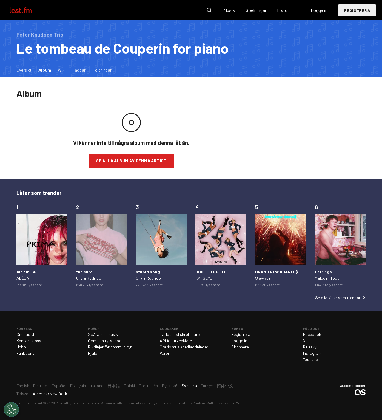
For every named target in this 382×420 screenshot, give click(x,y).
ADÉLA (22, 277)
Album (46, 69)
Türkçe (207, 385)
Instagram (312, 353)
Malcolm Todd (327, 277)
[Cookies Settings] (11, 409)
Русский (170, 385)
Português (148, 385)
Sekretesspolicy (141, 403)
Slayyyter (263, 277)
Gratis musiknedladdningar (184, 346)
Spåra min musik (103, 334)
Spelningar (256, 10)
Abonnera (240, 346)
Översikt (24, 69)
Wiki (61, 69)
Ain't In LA (26, 271)
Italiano (97, 385)
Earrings (323, 271)
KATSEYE (203, 277)
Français (78, 385)
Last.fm (27, 10)
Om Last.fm (27, 334)
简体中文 (225, 385)
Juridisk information (174, 403)
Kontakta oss (28, 340)
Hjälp (92, 353)
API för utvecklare (176, 340)
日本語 (113, 385)
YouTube (310, 359)
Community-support (106, 340)
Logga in (319, 10)
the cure (84, 271)
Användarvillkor (113, 403)
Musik (229, 10)
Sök (209, 10)
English (22, 385)
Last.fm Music (234, 403)
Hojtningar (102, 69)
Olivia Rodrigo (88, 277)
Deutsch (40, 385)
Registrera (357, 10)
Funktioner (26, 353)
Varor (165, 353)
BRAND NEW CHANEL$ (276, 271)
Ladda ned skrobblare (180, 334)
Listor (283, 10)
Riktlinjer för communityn (110, 346)
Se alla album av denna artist (131, 160)
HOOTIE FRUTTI (210, 271)
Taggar (79, 69)
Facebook (312, 334)
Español (59, 385)
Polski (129, 385)
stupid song (148, 271)
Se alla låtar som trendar (338, 297)
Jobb (21, 346)
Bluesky (309, 346)
